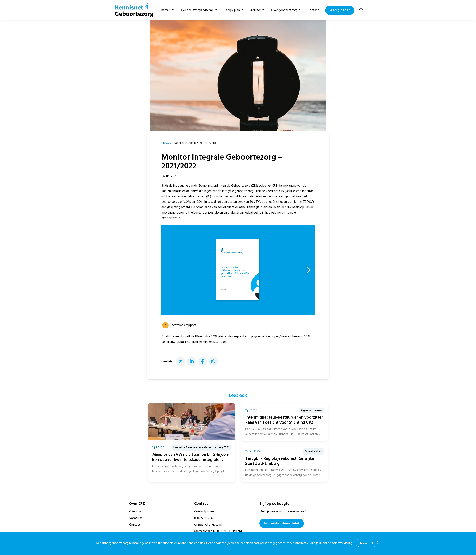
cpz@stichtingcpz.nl (208, 524)
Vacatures (135, 518)
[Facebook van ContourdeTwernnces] (202, 361)
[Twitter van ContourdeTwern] (180, 361)
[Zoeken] (361, 10)
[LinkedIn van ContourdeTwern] (191, 361)
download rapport (184, 325)
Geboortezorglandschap (197, 10)
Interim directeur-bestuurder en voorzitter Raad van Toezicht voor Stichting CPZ (284, 420)
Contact (313, 10)
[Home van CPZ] (132, 10)
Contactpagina (204, 511)
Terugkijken (232, 10)
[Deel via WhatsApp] (213, 361)
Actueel (255, 10)
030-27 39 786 (203, 518)
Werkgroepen (339, 10)
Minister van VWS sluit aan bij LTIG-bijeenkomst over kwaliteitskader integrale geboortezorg (190, 459)
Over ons (135, 511)
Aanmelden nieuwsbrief (281, 523)
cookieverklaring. (341, 543)
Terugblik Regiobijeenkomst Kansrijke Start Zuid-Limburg (279, 461)
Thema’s (165, 10)
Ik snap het (366, 543)
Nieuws (166, 142)
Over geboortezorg (284, 10)
